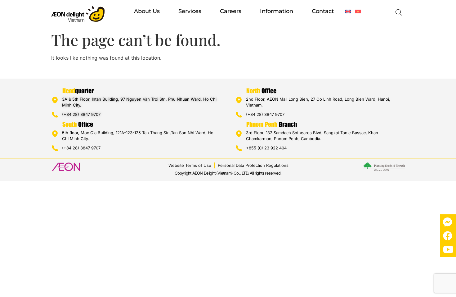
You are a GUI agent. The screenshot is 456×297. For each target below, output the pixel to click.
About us (147, 11)
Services (189, 11)
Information (276, 11)
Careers (230, 11)
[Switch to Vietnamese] (358, 11)
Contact (323, 11)
